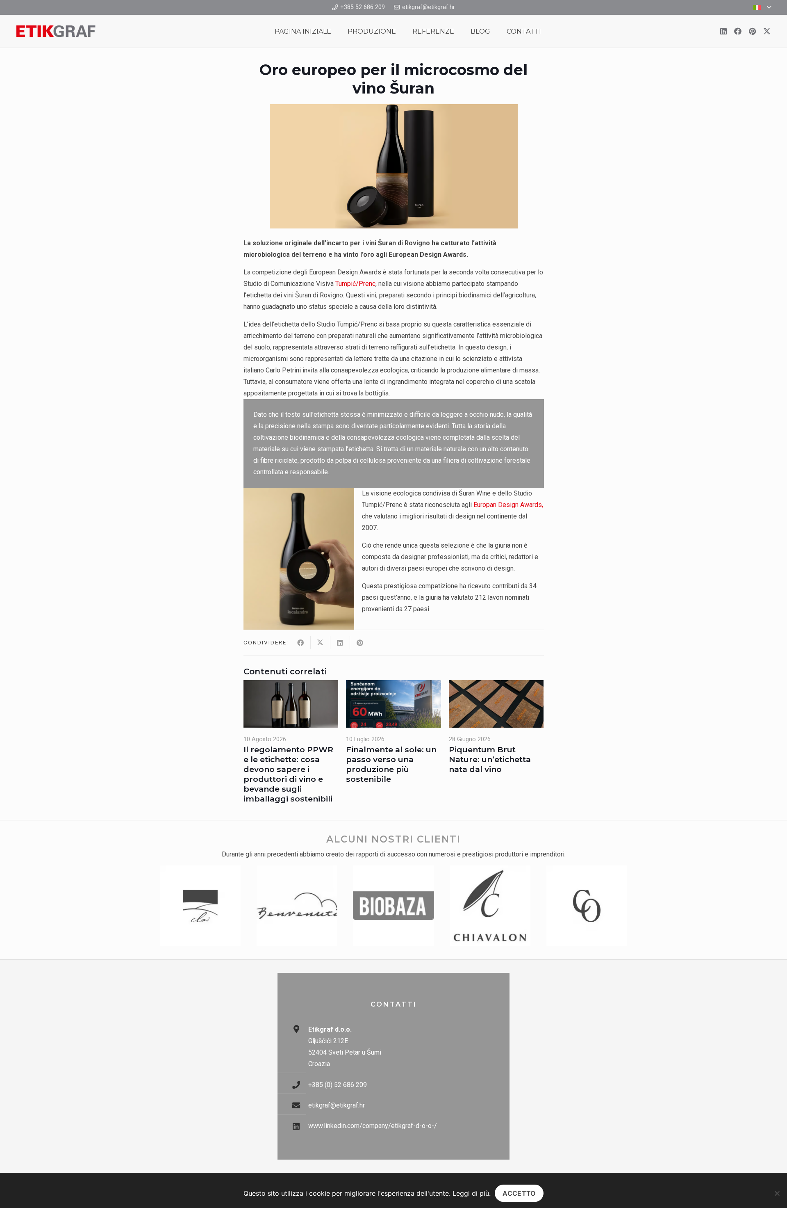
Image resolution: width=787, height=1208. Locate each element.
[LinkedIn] (723, 31)
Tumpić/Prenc (355, 284)
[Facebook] (738, 31)
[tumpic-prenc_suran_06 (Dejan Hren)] (298, 559)
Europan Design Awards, (508, 505)
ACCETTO (519, 1193)
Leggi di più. (472, 1193)
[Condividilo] (301, 642)
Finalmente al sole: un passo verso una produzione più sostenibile (391, 764)
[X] (767, 31)
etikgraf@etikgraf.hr (336, 1105)
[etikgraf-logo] (56, 31)
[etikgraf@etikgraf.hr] (300, 1105)
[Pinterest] (752, 31)
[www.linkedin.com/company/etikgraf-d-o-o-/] (300, 1126)
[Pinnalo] (360, 642)
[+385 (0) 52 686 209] (300, 1085)
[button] (762, 7)
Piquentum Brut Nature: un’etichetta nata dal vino (490, 759)
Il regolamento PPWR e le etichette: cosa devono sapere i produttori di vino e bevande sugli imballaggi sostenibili (288, 774)
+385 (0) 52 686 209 (337, 1085)
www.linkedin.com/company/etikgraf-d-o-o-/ (372, 1126)
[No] (777, 1193)
